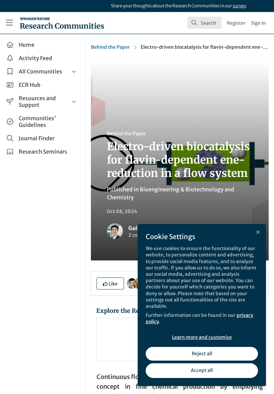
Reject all (202, 354)
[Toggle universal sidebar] (9, 22)
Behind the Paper (110, 47)
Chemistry (120, 197)
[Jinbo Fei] (132, 283)
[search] (204, 23)
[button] (110, 283)
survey (239, 6)
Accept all (202, 370)
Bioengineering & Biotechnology (182, 189)
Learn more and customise (202, 337)
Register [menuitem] (236, 23)
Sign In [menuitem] (258, 23)
